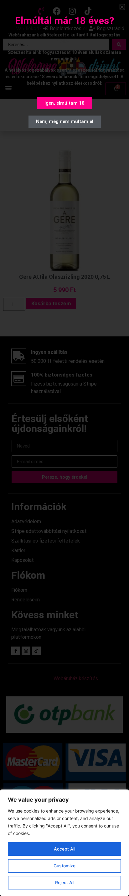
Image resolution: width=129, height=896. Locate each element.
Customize (64, 865)
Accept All (64, 848)
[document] (64, 448)
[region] (64, 842)
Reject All (64, 882)
